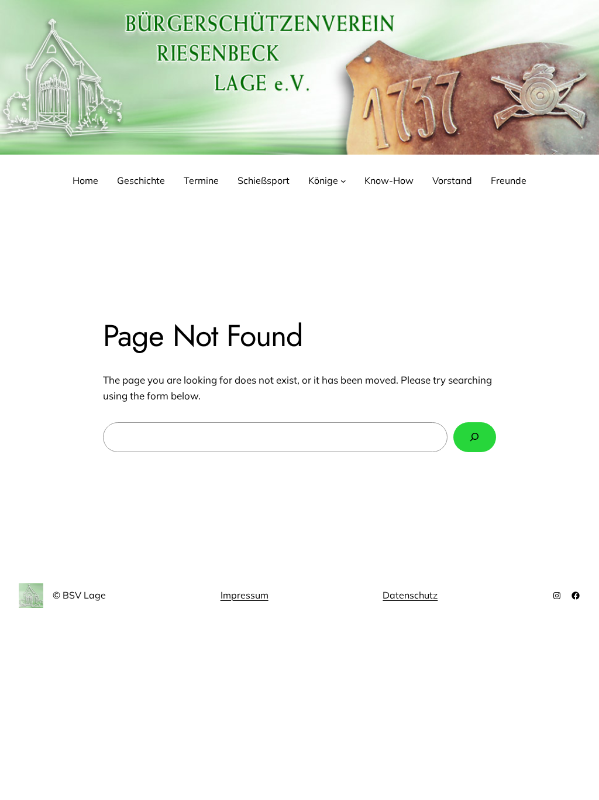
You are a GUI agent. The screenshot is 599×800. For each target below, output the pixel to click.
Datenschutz (410, 595)
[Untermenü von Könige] (343, 181)
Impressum (244, 595)
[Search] (474, 437)
